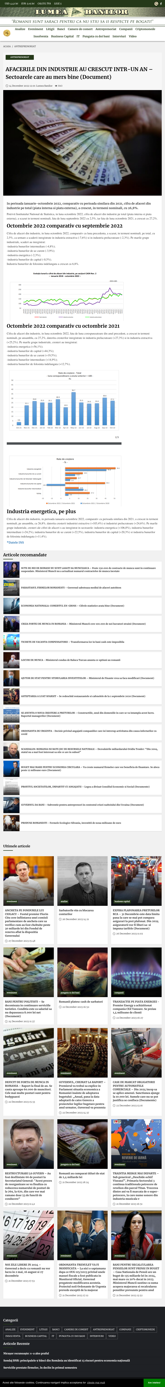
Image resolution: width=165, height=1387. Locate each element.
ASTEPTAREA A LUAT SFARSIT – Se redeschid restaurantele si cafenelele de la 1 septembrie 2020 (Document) (83, 696)
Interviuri (119, 36)
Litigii (50, 29)
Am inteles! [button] (154, 1383)
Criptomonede (145, 29)
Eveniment (35, 29)
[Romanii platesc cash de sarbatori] (82, 972)
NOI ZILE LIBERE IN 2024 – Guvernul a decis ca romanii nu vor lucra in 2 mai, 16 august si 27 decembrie (27, 1270)
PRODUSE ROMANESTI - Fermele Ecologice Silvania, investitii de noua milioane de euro (71, 822)
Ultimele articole (16, 846)
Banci (61, 29)
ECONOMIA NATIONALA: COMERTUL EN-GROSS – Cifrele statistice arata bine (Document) (72, 605)
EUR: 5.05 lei (27, 3)
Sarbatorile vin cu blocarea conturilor (76, 912)
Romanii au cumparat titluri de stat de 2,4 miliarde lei (82, 1175)
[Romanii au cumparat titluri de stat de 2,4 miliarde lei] (82, 1144)
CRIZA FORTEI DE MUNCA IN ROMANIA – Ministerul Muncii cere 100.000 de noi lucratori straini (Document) (83, 623)
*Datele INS (15, 542)
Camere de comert (80, 29)
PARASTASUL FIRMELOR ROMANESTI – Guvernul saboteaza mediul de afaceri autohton (71, 587)
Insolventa (41, 36)
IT (78, 36)
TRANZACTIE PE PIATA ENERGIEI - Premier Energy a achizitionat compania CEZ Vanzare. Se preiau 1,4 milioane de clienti (136, 1007)
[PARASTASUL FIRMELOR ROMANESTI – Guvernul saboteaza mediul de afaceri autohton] (11, 588)
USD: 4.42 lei (11, 3)
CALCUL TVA (44, 3)
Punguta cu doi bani (96, 36)
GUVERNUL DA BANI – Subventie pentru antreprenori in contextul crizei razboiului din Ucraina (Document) (82, 804)
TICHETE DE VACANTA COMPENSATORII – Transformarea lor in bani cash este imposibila (72, 642)
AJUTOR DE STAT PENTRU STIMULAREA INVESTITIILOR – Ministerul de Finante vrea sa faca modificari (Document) (87, 678)
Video (133, 36)
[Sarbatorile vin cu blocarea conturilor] (82, 881)
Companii (126, 29)
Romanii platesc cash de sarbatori (81, 1001)
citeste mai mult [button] (96, 1382)
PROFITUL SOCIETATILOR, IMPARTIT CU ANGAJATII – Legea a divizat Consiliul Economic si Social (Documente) (85, 786)
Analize (20, 29)
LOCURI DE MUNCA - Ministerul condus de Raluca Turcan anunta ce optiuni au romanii (70, 660)
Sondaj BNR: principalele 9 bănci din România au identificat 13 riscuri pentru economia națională (66, 1360)
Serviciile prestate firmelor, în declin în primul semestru (40, 1367)
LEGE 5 (58, 3)
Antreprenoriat (106, 29)
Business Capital (62, 36)
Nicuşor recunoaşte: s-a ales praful (26, 1353)
